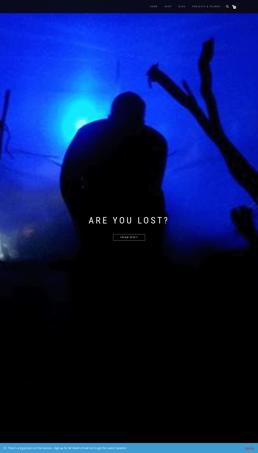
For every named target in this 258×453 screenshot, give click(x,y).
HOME (154, 6)
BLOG (181, 6)
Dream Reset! (129, 237)
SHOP (168, 6)
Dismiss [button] (249, 448)
